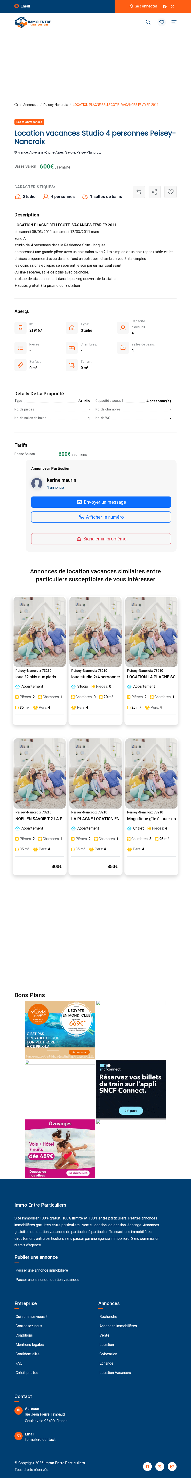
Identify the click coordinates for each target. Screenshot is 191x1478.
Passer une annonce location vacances (47, 1279)
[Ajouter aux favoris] (170, 192)
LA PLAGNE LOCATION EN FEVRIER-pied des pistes (118, 818)
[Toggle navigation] (174, 22)
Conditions (24, 1335)
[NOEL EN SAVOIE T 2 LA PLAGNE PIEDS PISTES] (40, 773)
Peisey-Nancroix (56, 105)
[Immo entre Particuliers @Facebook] (165, 6)
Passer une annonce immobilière (41, 1270)
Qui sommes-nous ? (31, 1316)
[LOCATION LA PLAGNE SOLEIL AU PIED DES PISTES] (151, 632)
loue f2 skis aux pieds (35, 677)
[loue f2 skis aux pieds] (40, 632)
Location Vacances (115, 1372)
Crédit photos (26, 1372)
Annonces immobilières (118, 1326)
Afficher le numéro (104, 517)
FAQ (18, 1363)
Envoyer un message (104, 502)
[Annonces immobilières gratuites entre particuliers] (16, 105)
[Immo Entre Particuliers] (33, 22)
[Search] (148, 22)
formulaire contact (40, 1439)
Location (106, 1344)
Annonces (30, 105)
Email (25, 6)
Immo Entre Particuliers (64, 1463)
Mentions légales (29, 1344)
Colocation (108, 1354)
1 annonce (55, 487)
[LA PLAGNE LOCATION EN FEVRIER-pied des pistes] (95, 773)
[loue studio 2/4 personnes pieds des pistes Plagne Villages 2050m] (95, 632)
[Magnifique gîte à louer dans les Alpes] (151, 773)
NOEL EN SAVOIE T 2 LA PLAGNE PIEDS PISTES (58, 818)
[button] (161, 22)
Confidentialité (27, 1354)
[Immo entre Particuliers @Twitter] (173, 6)
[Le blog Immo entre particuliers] (172, 1466)
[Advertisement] (95, 67)
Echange (106, 1363)
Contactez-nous (28, 1326)
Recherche (108, 1316)
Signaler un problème (104, 539)
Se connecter (145, 6)
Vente (104, 1335)
